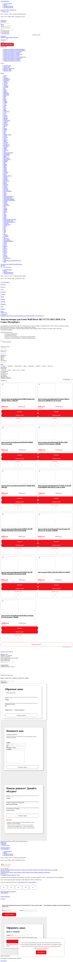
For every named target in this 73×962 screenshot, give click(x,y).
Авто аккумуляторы (5, 869)
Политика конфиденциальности (8, 891)
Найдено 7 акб (4, 654)
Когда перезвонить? (20, 710)
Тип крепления (4, 371)
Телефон (7, 699)
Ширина (3, 356)
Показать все (4, 367)
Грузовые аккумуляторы (26, 869)
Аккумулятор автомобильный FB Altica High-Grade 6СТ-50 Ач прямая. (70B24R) (53, 443)
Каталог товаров (8, 44)
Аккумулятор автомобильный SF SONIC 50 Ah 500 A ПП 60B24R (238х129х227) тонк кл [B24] (54, 486)
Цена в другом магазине (11, 804)
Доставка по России (8, 7)
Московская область (8, 6)
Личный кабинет (5, 872)
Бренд (2, 364)
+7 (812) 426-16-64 (5, 33)
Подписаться (4, 682)
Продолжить (4, 960)
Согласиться (41, 952)
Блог (8, 9)
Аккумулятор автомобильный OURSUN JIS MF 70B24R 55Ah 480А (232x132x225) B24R (17, 573)
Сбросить (8, 377)
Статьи (18, 875)
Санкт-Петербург (7, 3)
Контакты (9, 875)
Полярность (3, 355)
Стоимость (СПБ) (5, 346)
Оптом (48, 872)
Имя (6, 705)
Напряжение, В (4, 374)
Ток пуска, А (4, 360)
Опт (15, 9)
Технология (3, 368)
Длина (2, 359)
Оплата (32, 872)
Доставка (27, 872)
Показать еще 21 (37, 644)
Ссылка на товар (10, 810)
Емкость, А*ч (4, 351)
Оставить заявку (21, 715)
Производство (4, 376)
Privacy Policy (24, 882)
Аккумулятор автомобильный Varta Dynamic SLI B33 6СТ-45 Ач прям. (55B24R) (54, 529)
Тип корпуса (4, 375)
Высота (2, 357)
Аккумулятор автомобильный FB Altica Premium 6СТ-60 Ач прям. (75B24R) (17, 616)
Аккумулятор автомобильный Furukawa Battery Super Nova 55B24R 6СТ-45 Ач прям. (54, 399)
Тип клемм (3, 372)
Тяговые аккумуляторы (38, 869)
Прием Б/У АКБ (43, 872)
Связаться (3, 265)
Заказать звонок (4, 665)
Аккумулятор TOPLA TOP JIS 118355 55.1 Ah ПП (54, 572)
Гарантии (11, 9)
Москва (5, 4)
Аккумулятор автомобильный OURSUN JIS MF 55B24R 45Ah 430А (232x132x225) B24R (17, 529)
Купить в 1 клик (20, 415)
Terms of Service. (33, 882)
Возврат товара (21, 872)
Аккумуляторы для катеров (51, 869)
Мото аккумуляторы (15, 869)
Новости (14, 875)
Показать (3, 377)
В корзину (19, 411)
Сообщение (8, 749)
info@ (5, 847)
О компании (4, 9)
